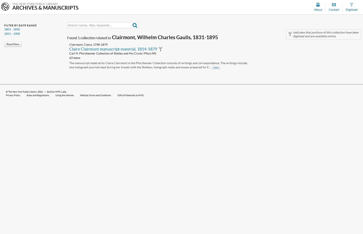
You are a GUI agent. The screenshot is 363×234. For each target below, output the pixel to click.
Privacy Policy (13, 95)
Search (135, 25)
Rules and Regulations (38, 95)
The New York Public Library (22, 91)
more (216, 67)
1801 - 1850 (12, 29)
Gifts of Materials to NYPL (130, 95)
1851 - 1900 (12, 33)
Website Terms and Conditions (95, 95)
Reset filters (13, 44)
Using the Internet (64, 95)
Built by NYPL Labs (56, 91)
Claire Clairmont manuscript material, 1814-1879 (113, 49)
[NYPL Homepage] (5, 7)
